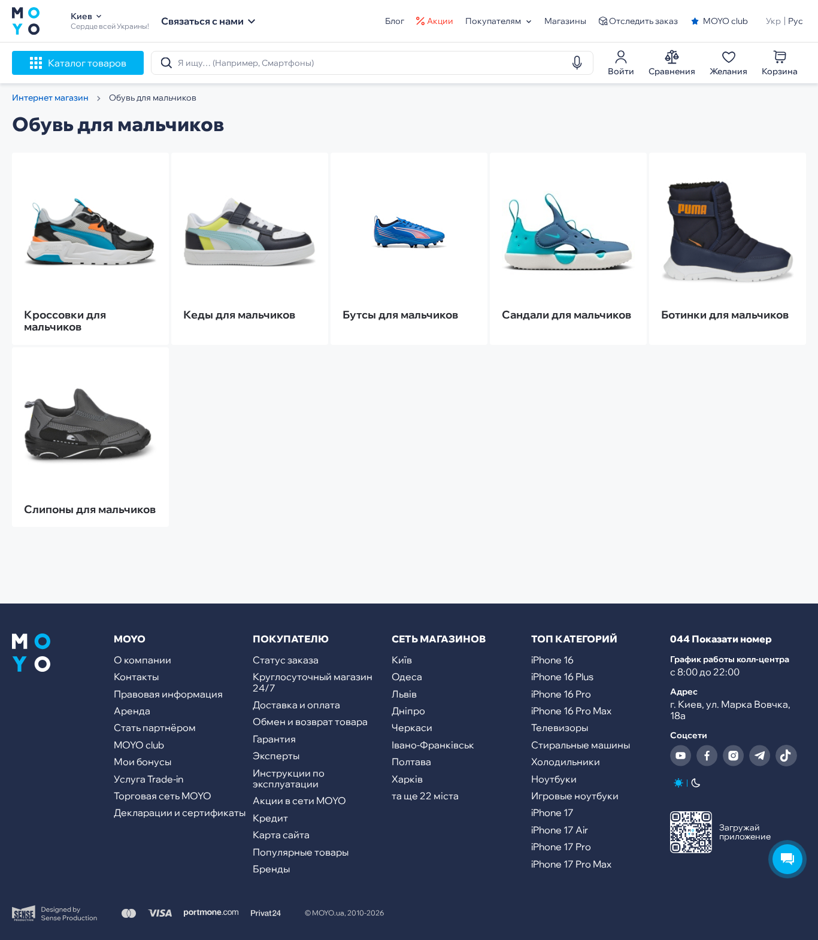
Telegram (760, 755)
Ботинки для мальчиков (725, 315)
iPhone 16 (552, 660)
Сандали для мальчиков (566, 315)
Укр (773, 21)
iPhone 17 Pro (561, 847)
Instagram (733, 755)
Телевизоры (559, 727)
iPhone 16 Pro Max (571, 711)
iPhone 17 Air (559, 830)
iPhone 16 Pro (561, 694)
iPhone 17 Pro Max (571, 864)
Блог (394, 21)
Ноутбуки (554, 779)
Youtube (681, 755)
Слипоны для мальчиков (90, 510)
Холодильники (565, 762)
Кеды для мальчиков (239, 315)
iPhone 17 (552, 812)
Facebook (707, 755)
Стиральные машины (580, 745)
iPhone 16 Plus (562, 677)
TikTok (786, 755)
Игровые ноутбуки (575, 796)
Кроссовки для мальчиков (65, 321)
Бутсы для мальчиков (400, 315)
